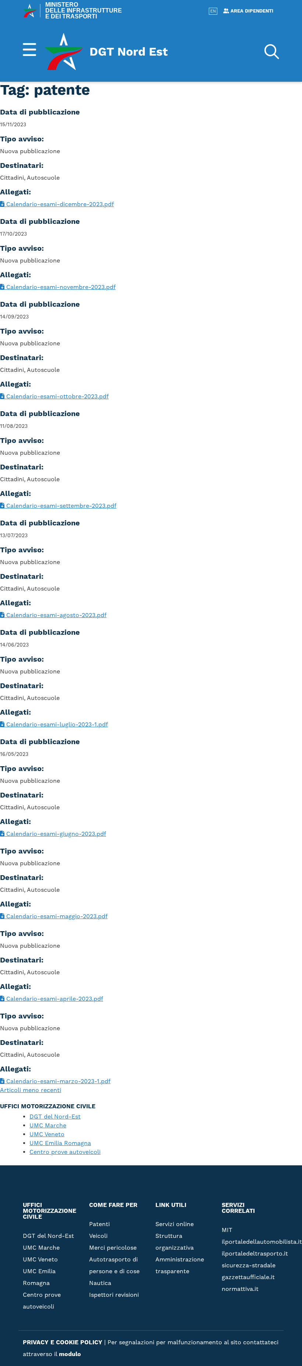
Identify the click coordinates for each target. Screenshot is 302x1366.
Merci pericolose (113, 1247)
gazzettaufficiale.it (248, 1277)
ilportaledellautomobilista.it (262, 1242)
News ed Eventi (217, 176)
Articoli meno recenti (30, 1090)
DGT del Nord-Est (55, 1116)
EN (213, 11)
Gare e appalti (216, 165)
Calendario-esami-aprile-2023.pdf (53, 999)
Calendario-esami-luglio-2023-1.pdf (56, 724)
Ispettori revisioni (114, 1295)
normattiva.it (240, 1289)
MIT (227, 1230)
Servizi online (215, 106)
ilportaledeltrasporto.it (255, 1253)
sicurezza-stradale (248, 1265)
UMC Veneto (46, 1134)
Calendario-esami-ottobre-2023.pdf (56, 396)
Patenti (99, 1224)
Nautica (100, 1283)
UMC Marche (47, 1125)
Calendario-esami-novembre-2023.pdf (60, 287)
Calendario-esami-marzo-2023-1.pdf (57, 1081)
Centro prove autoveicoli (65, 1152)
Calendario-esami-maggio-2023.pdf (56, 916)
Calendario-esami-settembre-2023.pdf (60, 506)
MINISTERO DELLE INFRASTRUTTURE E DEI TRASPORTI (83, 11)
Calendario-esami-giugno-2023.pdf (55, 834)
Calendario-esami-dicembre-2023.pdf (59, 204)
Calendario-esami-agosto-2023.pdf (55, 615)
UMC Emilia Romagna (60, 1143)
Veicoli (98, 1236)
